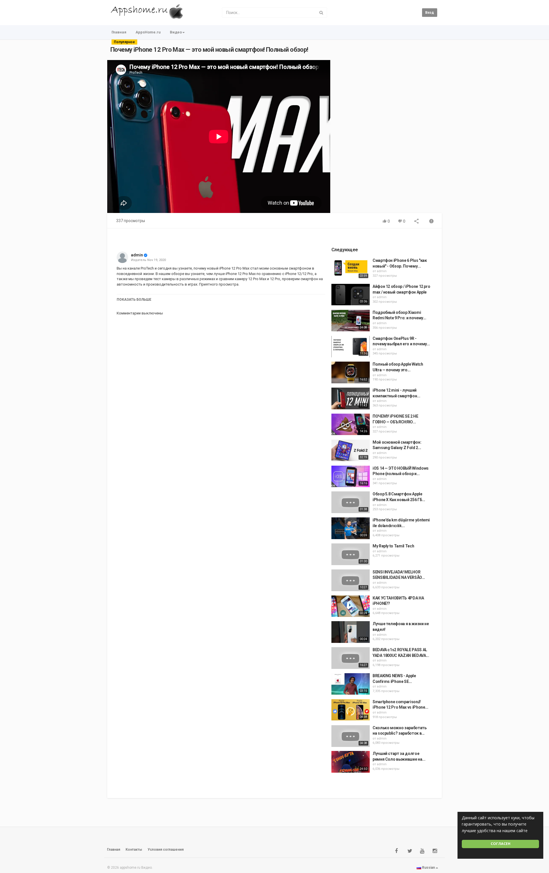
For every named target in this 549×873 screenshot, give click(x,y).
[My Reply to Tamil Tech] (350, 554)
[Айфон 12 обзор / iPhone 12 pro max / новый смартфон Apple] (350, 295)
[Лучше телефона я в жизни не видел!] (350, 632)
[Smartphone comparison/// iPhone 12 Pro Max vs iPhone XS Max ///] (350, 710)
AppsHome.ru (148, 32)
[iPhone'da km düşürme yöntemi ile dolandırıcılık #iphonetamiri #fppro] (350, 528)
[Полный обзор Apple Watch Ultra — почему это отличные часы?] (350, 372)
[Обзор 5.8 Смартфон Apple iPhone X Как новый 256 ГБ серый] (350, 502)
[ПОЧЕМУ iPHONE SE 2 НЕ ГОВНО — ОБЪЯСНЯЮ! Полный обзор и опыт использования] (350, 424)
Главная (119, 32)
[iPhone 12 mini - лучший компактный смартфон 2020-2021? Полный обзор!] (350, 398)
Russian (428, 868)
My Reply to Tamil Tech (393, 546)
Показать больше (134, 300)
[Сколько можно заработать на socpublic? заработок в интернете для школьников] (350, 736)
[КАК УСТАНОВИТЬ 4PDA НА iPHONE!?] (350, 606)
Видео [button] (176, 32)
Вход (429, 13)
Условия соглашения (166, 850)
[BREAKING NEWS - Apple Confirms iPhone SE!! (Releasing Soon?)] (350, 684)
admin (137, 255)
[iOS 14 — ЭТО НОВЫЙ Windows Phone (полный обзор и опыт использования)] (350, 476)
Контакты (134, 850)
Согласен (500, 843)
